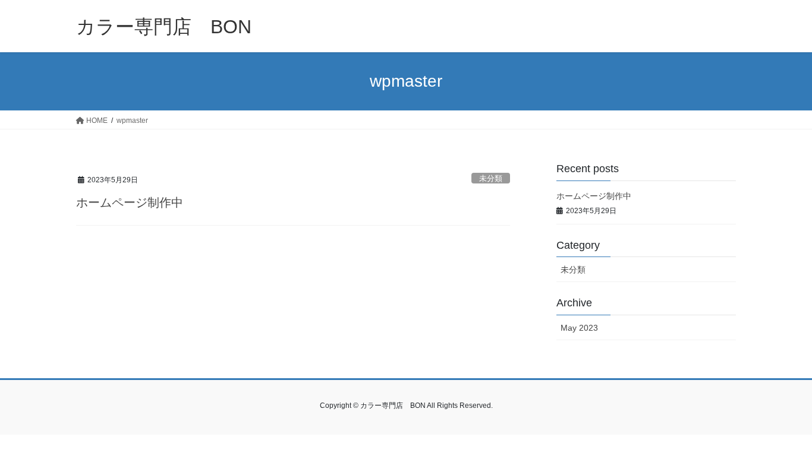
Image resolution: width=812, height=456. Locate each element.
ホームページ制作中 (129, 202)
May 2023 (579, 327)
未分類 (490, 178)
